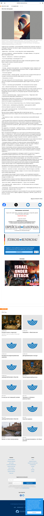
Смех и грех (4, 6)
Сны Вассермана (27, 419)
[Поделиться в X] (16, 204)
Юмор (7, 6)
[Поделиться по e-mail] (40, 204)
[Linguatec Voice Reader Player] (7, 3)
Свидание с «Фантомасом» (30, 332)
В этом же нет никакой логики (11, 397)
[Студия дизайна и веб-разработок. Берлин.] (22, 511)
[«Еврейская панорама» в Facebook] (21, 495)
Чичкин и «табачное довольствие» (29, 398)
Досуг (6, 312)
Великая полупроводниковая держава (10, 356)
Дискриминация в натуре (30, 355)
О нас (33, 459)
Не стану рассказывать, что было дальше (32, 439)
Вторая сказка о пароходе (9, 332)
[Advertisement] (22, 294)
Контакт (32, 471)
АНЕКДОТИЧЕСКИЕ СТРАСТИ (10, 377)
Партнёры (32, 469)
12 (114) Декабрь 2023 (14, 6)
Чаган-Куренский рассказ (30, 377)
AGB (15, 507)
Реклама (32, 466)
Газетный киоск (22, 0)
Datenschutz (20, 507)
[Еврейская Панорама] (22, 3)
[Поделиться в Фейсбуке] (4, 204)
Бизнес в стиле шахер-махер (10, 439)
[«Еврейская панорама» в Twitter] (23, 495)
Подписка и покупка (32, 461)
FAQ (32, 468)
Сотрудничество (33, 464)
